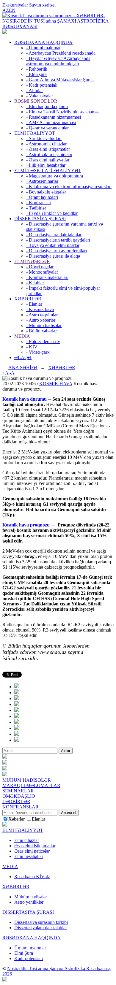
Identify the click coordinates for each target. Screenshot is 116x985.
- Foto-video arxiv (43, 341)
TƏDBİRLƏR (16, 801)
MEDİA (22, 336)
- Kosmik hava (40, 309)
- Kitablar (35, 282)
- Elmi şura (36, 74)
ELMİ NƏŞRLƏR (32, 261)
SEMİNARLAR (18, 790)
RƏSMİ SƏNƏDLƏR (35, 101)
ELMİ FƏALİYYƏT (34, 133)
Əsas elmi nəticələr (32, 851)
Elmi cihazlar (26, 840)
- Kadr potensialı (41, 85)
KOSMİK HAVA (55, 383)
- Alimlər (34, 90)
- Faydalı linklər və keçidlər (52, 213)
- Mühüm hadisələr (44, 325)
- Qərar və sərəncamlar (47, 127)
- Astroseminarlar (42, 181)
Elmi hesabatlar (28, 856)
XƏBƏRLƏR (27, 298)
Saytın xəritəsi (42, 4)
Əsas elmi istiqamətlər (34, 845)
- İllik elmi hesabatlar (45, 165)
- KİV (31, 346)
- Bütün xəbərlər (41, 330)
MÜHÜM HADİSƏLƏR (26, 780)
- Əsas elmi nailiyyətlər (47, 159)
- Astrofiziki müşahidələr (49, 154)
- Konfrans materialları (47, 277)
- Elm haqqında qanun (47, 106)
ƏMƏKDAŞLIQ (18, 796)
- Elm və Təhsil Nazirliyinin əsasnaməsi (63, 111)
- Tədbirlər (36, 207)
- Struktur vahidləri (44, 138)
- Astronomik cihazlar (46, 143)
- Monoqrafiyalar (42, 272)
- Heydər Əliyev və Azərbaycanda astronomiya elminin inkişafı (58, 61)
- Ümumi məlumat (43, 47)
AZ (5, 10)
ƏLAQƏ (23, 357)
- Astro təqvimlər (42, 314)
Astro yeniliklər (28, 902)
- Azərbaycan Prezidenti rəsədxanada (60, 52)
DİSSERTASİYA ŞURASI (40, 218)
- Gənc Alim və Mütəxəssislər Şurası (60, 79)
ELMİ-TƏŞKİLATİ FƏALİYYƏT (47, 170)
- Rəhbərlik (36, 69)
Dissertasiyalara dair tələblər (40, 927)
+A (5, 372)
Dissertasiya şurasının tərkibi (41, 922)
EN (12, 10)
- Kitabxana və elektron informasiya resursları (69, 186)
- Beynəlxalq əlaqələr (46, 191)
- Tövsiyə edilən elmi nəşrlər (52, 245)
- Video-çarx (38, 352)
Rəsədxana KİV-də (32, 876)
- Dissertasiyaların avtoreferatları (56, 250)
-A (12, 372)
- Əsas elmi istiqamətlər (48, 149)
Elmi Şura (23, 953)
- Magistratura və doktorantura (54, 175)
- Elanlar (34, 304)
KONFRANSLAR (20, 806)
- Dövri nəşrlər (40, 266)
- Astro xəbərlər (40, 320)
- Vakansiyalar (39, 95)
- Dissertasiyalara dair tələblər (53, 234)
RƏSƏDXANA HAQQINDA (43, 42)
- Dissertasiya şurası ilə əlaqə (53, 255)
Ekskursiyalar (15, 4)
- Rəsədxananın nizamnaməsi (53, 117)
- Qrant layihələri (42, 197)
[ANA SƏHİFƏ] (4, 32)
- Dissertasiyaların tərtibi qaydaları (58, 239)
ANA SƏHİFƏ (22, 367)
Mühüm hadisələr (30, 896)
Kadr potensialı (28, 958)
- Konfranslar (38, 202)
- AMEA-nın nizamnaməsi (51, 122)
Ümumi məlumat (30, 947)
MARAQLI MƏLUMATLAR (31, 785)
